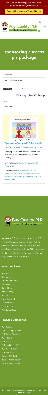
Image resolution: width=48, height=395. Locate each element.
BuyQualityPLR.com (36, 390)
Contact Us (6, 277)
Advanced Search (21, 89)
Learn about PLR (8, 306)
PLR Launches (36, 147)
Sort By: (5, 101)
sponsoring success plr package (17, 173)
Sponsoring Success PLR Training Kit (23, 143)
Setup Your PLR (8, 299)
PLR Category (7, 75)
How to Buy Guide (9, 280)
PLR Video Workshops (11, 348)
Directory (21, 95)
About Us (5, 295)
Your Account (7, 273)
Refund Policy (7, 288)
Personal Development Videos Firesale (24, 11)
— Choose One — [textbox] (13, 80)
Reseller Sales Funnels (10, 363)
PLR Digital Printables (10, 334)
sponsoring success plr (27, 170)
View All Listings (36, 95)
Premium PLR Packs (9, 356)
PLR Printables (7, 352)
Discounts (5, 284)
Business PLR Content (20, 147)
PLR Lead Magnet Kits (11, 345)
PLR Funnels (6, 341)
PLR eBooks (6, 337)
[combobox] (24, 80)
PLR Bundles (6, 326)
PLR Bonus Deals (8, 310)
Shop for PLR (7, 302)
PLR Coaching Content (11, 330)
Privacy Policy (7, 291)
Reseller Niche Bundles (11, 359)
